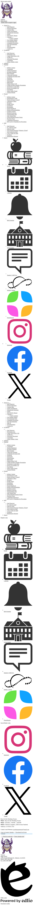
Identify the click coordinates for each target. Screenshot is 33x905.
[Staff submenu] (4, 502)
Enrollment (10, 105)
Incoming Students (11, 72)
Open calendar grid (19, 836)
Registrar (9, 102)
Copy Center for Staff (12, 133)
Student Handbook (12, 70)
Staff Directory (11, 27)
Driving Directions (11, 28)
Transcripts (10, 79)
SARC (8, 34)
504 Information (11, 47)
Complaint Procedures (12, 43)
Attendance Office (11, 101)
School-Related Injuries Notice (15, 117)
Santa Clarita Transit (12, 91)
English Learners (11, 111)
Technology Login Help (13, 86)
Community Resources (13, 120)
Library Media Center (12, 62)
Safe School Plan (11, 116)
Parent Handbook (11, 108)
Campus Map (10, 29)
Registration (10, 107)
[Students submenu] (4, 66)
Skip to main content (6, 1)
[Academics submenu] (4, 429)
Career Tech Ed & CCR (13, 56)
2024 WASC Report (12, 35)
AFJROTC (10, 57)
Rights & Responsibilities (13, 110)
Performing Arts (11, 54)
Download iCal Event (21, 832)
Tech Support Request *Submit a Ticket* (17, 130)
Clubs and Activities (12, 75)
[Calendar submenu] (12, 37)
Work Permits (10, 81)
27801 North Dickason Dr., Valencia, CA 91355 (13, 858)
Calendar (9, 37)
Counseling (10, 60)
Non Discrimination (12, 44)
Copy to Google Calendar (7, 832)
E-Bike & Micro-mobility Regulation (16, 85)
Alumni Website (11, 92)
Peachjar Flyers (11, 119)
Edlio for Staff (10, 129)
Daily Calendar (14, 38)
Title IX (9, 46)
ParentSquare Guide (12, 98)
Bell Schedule (10, 73)
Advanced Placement (12, 59)
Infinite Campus (11, 67)
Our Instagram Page (12, 41)
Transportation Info (12, 114)
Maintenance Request (12, 136)
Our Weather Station (12, 40)
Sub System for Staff (12, 132)
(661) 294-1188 (8, 859)
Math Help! (10, 82)
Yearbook (9, 78)
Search (5, 137)
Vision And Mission (12, 31)
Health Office (10, 104)
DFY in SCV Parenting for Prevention (16, 121)
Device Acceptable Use (13, 88)
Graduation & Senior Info (13, 76)
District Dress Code (12, 83)
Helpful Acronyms (11, 113)
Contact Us (10, 48)
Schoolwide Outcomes (13, 32)
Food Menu (10, 89)
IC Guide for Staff (11, 127)
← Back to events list (7, 836)
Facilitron (9, 135)
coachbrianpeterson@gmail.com (21, 829)
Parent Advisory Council (13, 100)
